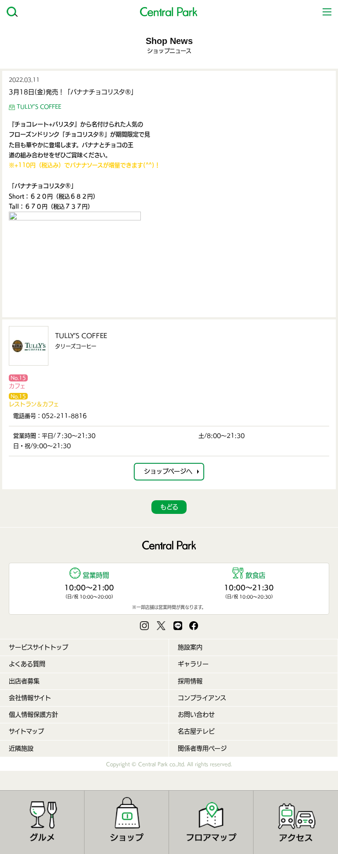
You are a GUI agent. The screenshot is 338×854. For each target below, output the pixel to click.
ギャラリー (193, 664)
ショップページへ (168, 471)
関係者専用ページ (202, 748)
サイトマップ (26, 731)
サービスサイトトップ (38, 647)
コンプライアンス (202, 698)
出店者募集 (24, 681)
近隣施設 (21, 748)
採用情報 (190, 681)
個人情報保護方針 (33, 714)
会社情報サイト (30, 698)
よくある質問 (27, 664)
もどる (169, 507)
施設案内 (190, 647)
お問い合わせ (196, 714)
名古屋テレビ (196, 731)
